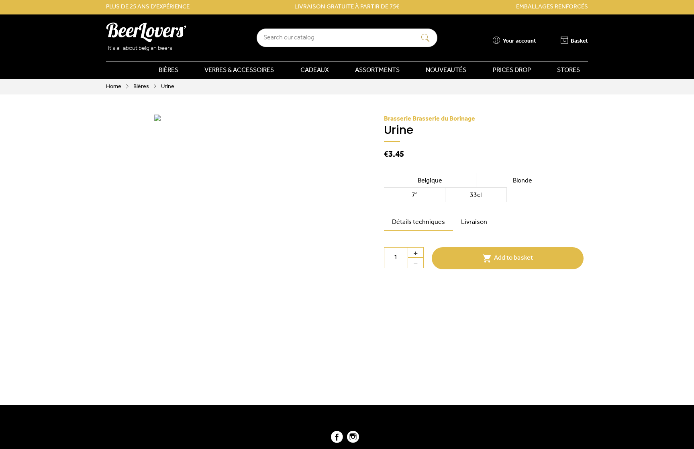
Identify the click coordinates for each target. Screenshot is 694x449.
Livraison (474, 222)
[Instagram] (353, 440)
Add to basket (507, 258)
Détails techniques (418, 222)
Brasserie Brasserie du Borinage (429, 119)
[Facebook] (337, 440)
